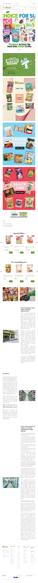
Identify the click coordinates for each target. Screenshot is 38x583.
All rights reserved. (9, 579)
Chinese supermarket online (8, 393)
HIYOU (6, 579)
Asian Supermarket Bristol (25, 554)
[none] (1, 30)
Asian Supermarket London (25, 557)
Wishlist (33, 3)
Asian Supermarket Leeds (25, 550)
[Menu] (4, 7)
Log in (17, 3)
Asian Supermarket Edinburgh (25, 561)
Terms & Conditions (19, 576)
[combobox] (19, 7)
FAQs (18, 568)
